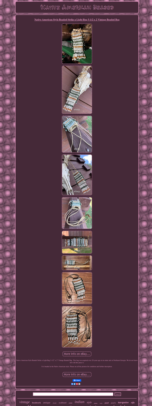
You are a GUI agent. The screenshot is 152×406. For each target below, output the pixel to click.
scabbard (62, 402)
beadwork (36, 403)
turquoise (123, 402)
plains (95, 403)
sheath (54, 403)
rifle (133, 402)
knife (101, 403)
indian (79, 402)
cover (70, 403)
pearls (113, 403)
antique (46, 402)
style (89, 402)
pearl (107, 403)
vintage (24, 402)
